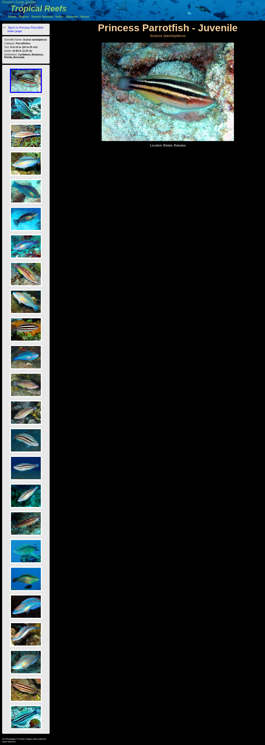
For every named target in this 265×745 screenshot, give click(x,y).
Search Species (42, 16)
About (84, 16)
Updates (72, 16)
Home (12, 16)
